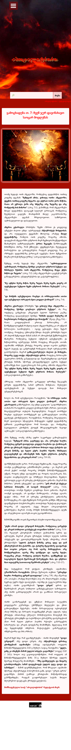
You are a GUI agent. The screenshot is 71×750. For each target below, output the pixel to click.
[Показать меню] (13, 6)
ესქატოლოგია (65, 101)
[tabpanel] (35, 115)
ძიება (57, 95)
